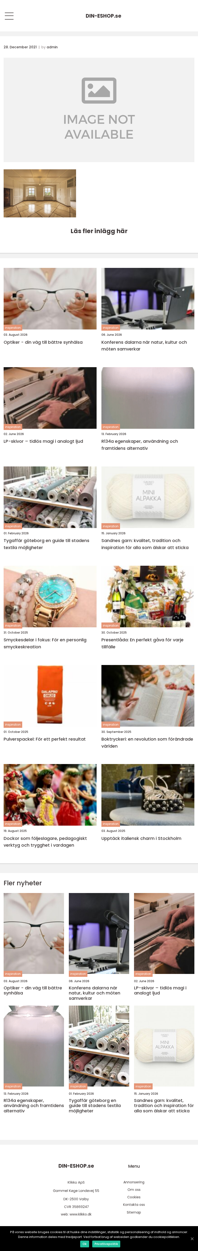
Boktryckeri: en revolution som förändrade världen (147, 742)
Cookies (134, 1197)
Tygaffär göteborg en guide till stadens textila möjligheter (46, 543)
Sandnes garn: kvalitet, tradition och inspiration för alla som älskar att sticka (145, 543)
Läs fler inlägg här (99, 231)
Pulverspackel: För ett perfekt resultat (45, 739)
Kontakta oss (134, 1204)
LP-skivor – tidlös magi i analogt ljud (43, 441)
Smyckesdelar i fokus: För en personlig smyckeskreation (45, 643)
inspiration (13, 328)
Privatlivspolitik (106, 1244)
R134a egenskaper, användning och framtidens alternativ (139, 444)
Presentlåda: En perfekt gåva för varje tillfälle (142, 643)
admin (52, 47)
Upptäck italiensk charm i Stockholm (141, 838)
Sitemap (134, 1212)
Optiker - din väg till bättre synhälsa (43, 342)
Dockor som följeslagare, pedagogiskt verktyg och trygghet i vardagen (45, 841)
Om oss (134, 1189)
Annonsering (133, 1182)
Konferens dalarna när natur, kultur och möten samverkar (144, 345)
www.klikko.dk (81, 1214)
